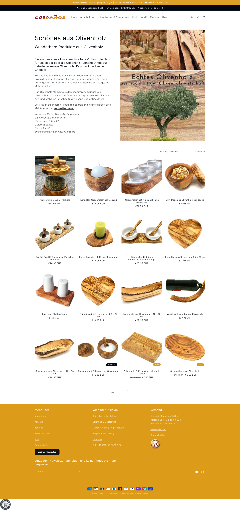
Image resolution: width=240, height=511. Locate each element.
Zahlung (39, 427)
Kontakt (39, 422)
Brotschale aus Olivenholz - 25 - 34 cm (55, 372)
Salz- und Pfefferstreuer (55, 314)
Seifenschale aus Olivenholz (185, 371)
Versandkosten (158, 429)
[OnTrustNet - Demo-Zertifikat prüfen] (120, 505)
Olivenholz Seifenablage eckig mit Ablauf (142, 372)
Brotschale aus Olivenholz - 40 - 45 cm (141, 315)
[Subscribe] (79, 472)
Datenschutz (41, 445)
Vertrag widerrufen (47, 452)
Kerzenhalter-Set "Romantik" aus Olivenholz (142, 201)
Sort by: (163, 152)
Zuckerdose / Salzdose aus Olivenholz (98, 371)
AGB (37, 439)
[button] (88, 17)
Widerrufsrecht (43, 433)
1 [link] (113, 390)
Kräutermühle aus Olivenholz (55, 200)
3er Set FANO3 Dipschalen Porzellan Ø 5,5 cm (55, 258)
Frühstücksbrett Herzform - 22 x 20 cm (98, 315)
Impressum (40, 416)
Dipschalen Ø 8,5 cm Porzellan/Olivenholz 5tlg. (141, 258)
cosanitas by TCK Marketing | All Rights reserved (116, 493)
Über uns (97, 439)
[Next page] (127, 391)
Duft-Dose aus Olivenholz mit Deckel (185, 200)
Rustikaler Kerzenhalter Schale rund (98, 200)
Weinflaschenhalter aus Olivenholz (185, 314)
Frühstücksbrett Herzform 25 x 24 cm (185, 257)
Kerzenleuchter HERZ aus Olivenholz (98, 257)
